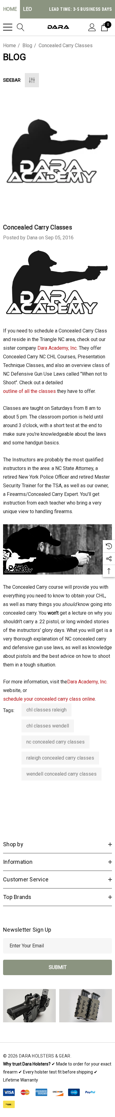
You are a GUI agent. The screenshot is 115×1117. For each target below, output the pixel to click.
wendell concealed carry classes (61, 774)
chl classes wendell (47, 726)
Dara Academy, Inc (57, 348)
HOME (10, 9)
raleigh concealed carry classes (60, 758)
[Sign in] (92, 27)
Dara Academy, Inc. (87, 682)
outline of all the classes (29, 391)
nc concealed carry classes (55, 742)
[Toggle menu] (7, 27)
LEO (27, 9)
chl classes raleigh (46, 710)
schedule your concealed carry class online (49, 699)
